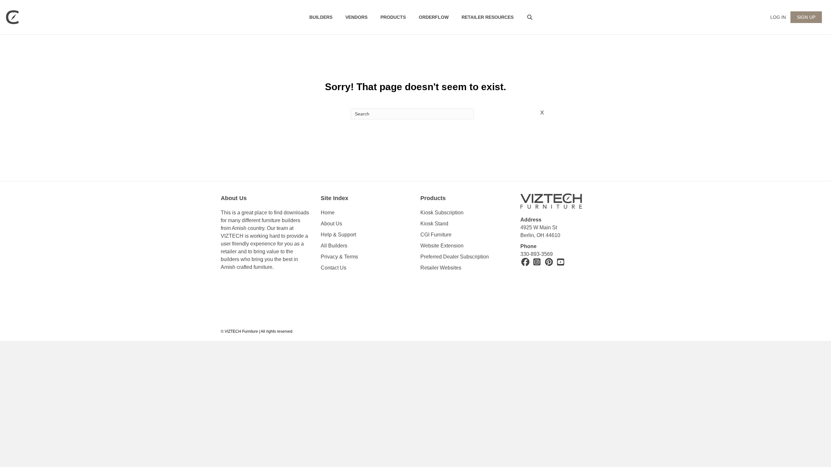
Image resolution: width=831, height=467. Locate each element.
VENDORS (356, 17)
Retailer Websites (440, 267)
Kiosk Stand (434, 223)
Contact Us (333, 267)
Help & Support (338, 234)
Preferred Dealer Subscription (454, 256)
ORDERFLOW (434, 17)
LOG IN (778, 17)
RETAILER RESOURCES (488, 17)
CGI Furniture (436, 234)
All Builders (334, 245)
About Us (331, 223)
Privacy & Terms (339, 256)
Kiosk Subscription (442, 212)
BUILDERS (320, 17)
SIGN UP (806, 17)
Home (328, 212)
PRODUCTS (393, 17)
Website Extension (442, 245)
